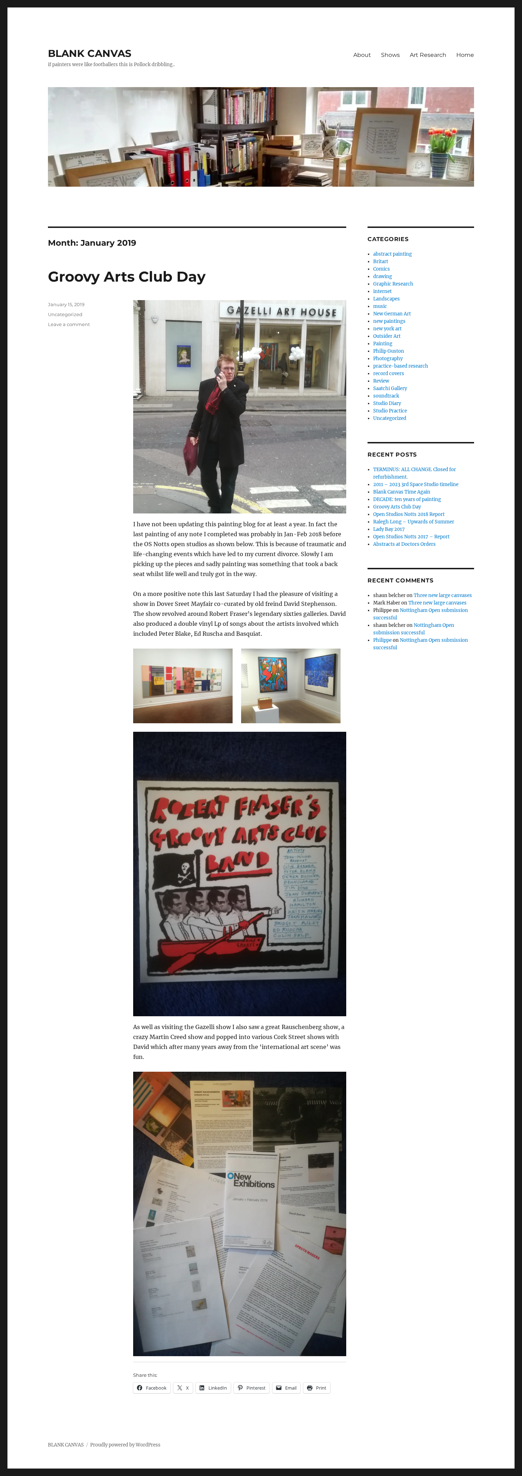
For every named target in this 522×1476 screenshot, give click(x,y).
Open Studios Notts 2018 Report (409, 514)
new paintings (389, 321)
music (380, 306)
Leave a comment (69, 324)
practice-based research (400, 366)
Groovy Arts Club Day (127, 276)
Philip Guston (388, 351)
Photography (388, 359)
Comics (381, 269)
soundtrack (386, 396)
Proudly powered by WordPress (125, 1445)
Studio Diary (387, 403)
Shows (390, 55)
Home (465, 55)
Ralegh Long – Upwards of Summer (413, 522)
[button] (183, 686)
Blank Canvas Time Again (401, 492)
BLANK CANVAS (89, 53)
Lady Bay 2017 (389, 529)
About (362, 55)
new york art (387, 329)
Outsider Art (387, 336)
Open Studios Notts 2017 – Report (411, 537)
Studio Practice (390, 411)
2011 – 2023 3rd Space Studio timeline (415, 484)
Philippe (382, 640)
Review (381, 381)
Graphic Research (393, 284)
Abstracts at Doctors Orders (404, 544)
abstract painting (392, 254)
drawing (382, 276)
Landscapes (386, 299)
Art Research (428, 55)
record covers (388, 374)
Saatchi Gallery (390, 388)
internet (382, 291)
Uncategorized (65, 314)
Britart (380, 262)
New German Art (392, 314)
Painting (382, 344)
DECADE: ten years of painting (407, 499)
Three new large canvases (443, 595)
